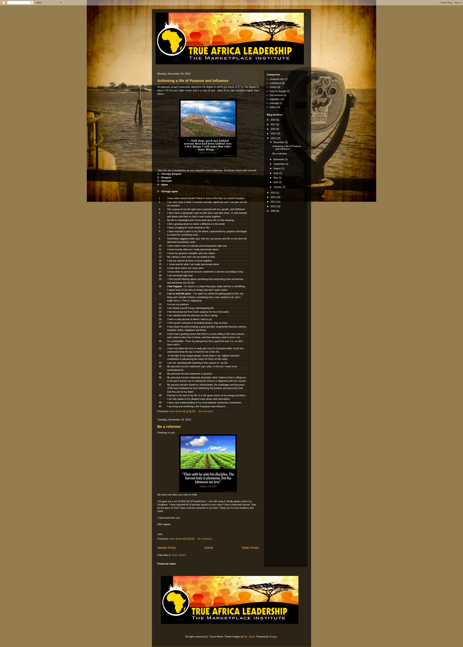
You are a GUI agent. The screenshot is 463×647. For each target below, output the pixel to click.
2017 (273, 124)
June (276, 173)
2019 (273, 119)
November (279, 159)
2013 (273, 192)
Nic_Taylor (249, 636)
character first (277, 79)
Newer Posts (166, 548)
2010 (273, 206)
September (279, 164)
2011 (273, 201)
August (277, 168)
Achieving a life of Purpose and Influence (192, 81)
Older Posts (250, 548)
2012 (273, 197)
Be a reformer (169, 427)
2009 (273, 211)
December (279, 142)
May (276, 177)
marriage (274, 103)
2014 (273, 138)
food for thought (278, 91)
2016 (273, 129)
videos (273, 107)
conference (275, 83)
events (273, 87)
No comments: (207, 411)
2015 (273, 133)
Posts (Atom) (179, 555)
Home (208, 548)
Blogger (273, 636)
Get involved (276, 95)
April (276, 182)
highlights (275, 99)
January (278, 187)
